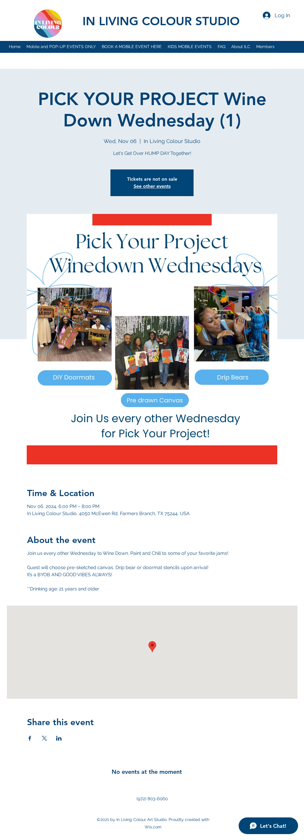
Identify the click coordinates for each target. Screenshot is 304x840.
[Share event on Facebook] (30, 738)
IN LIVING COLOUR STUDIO (161, 21)
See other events (152, 186)
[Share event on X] (44, 738)
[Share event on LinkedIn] (59, 738)
